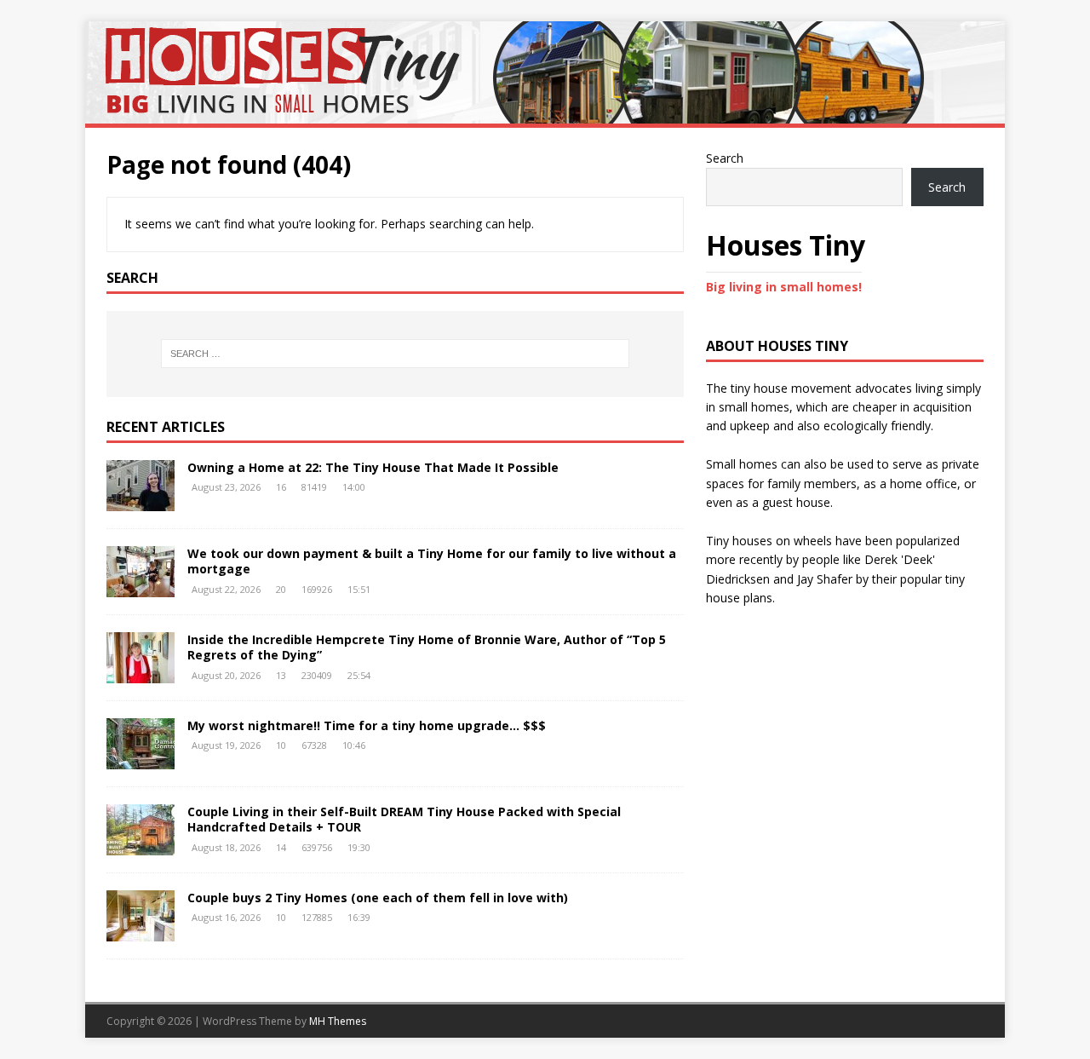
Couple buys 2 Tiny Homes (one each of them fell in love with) (377, 897)
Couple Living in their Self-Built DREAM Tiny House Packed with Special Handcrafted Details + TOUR (404, 819)
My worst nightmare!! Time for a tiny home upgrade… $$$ (366, 725)
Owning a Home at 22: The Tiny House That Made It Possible (373, 467)
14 (281, 847)
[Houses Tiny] (545, 114)
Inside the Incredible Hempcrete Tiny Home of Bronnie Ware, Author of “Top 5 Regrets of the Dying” (426, 647)
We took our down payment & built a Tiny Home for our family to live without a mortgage (431, 561)
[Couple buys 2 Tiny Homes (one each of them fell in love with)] (140, 932)
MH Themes (337, 1021)
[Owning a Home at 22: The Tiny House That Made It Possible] (140, 501)
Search (724, 158)
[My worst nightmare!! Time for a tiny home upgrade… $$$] (140, 759)
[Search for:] (395, 353)
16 (281, 487)
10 (281, 745)
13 (281, 675)
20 (281, 589)
